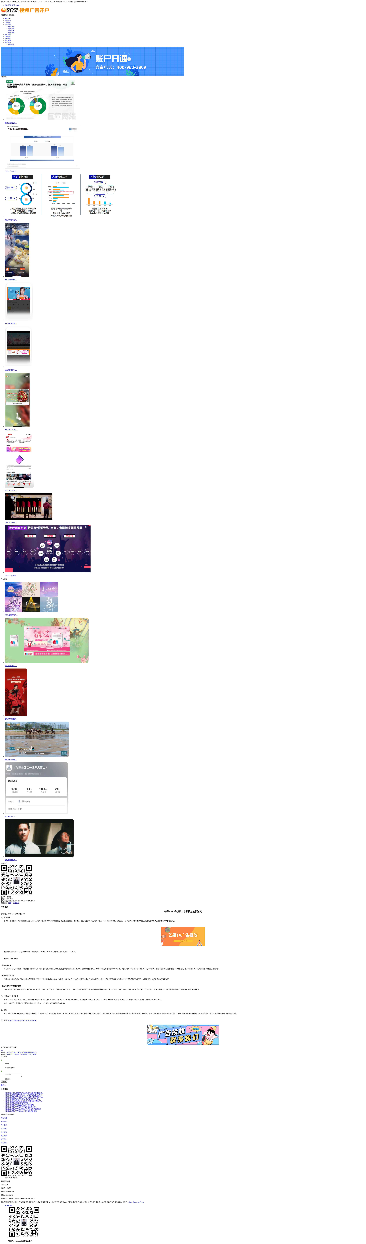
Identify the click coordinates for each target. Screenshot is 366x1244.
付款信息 (11, 44)
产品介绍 (8, 24)
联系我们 (8, 42)
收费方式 (11, 26)
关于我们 (8, 20)
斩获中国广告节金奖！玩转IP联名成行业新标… (24, 1095)
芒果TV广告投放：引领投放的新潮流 (21, 1111)
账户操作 (11, 32)
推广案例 (8, 40)
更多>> (3, 1085)
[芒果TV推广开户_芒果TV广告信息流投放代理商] (25, 12)
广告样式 (8, 22)
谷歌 (17, 5)
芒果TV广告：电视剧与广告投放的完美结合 (21, 1052)
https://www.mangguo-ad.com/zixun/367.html (22, 1020)
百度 (13, 5)
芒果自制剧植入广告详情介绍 (18, 1103)
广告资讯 (8, 36)
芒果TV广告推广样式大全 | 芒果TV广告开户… (24, 1097)
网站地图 (8, 5)
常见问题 (8, 34)
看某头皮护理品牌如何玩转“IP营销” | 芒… (22, 1099)
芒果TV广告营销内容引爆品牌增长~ (20, 1107)
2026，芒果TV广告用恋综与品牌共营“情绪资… (24, 1093)
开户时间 (11, 30)
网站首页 (8, 18)
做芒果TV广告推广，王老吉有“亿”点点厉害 (21, 1054)
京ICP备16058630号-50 (136, 1202)
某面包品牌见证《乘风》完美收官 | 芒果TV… (23, 1101)
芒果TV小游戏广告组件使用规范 (19, 1105)
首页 (9, 903)
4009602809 (8, 1205)
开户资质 (11, 28)
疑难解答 (8, 38)
